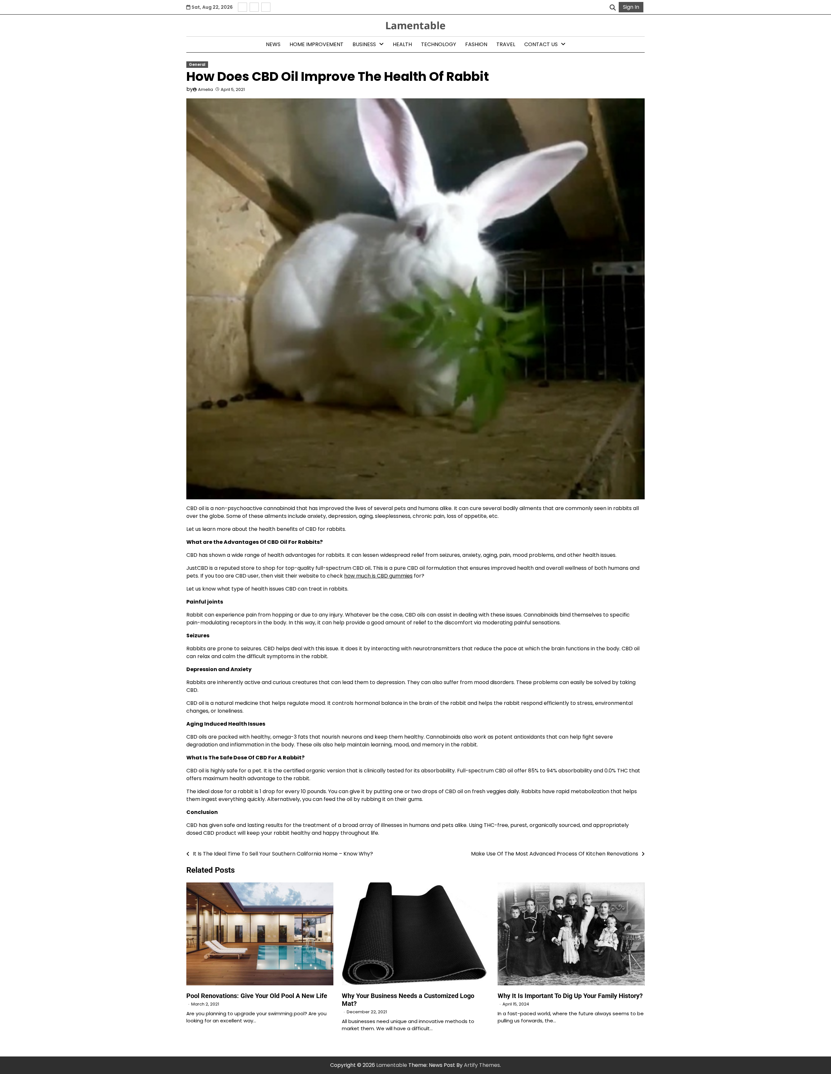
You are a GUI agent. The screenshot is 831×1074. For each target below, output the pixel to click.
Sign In (631, 7)
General (197, 64)
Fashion (476, 44)
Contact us (541, 44)
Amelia (205, 89)
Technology (438, 44)
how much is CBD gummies (378, 576)
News (273, 44)
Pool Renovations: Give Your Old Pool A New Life (256, 996)
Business (364, 44)
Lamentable (415, 25)
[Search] (612, 7)
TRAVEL (505, 44)
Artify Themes (482, 1065)
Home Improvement (316, 44)
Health (402, 44)
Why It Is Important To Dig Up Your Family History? (570, 996)
